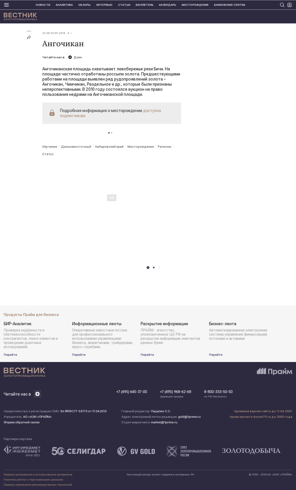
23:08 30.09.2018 (53, 33)
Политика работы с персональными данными (33, 479)
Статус (48, 154)
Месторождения (195, 4)
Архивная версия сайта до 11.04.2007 (263, 411)
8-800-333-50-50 (218, 394)
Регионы (164, 146)
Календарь (167, 4)
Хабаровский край (109, 146)
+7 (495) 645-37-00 (131, 392)
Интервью (104, 4)
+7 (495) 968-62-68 (175, 394)
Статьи (124, 4)
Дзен (78, 57)
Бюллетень (145, 4)
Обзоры (84, 4)
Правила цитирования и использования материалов (38, 474)
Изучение (49, 146)
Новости (43, 4)
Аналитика (64, 4)
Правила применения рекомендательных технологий (38, 484)
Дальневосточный (76, 146)
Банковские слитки (229, 4)
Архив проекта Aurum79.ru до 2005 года (261, 416)
